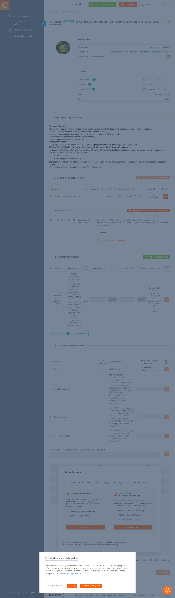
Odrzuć (72, 585)
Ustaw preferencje (54, 585)
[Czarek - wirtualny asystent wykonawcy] (167, 590)
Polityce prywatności (73, 573)
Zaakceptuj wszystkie (91, 585)
